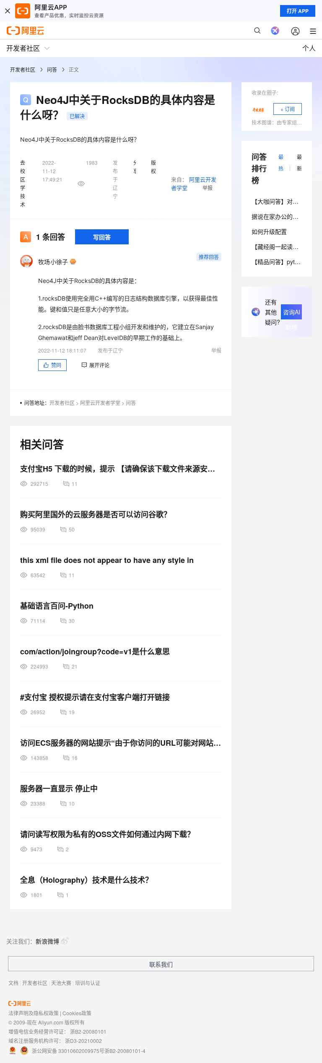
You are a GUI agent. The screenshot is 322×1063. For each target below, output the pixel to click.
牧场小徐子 (53, 261)
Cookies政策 (76, 1012)
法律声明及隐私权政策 (33, 1012)
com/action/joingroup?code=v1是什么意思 (95, 651)
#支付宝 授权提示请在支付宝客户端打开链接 (95, 697)
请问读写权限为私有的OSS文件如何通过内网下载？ (107, 834)
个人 (309, 48)
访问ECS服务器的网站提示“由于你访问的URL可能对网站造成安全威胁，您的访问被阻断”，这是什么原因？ (120, 742)
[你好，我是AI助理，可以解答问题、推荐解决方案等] (275, 30)
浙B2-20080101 (88, 1031)
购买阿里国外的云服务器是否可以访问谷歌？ (95, 514)
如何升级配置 (269, 231)
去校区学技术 (22, 183)
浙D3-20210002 (83, 1040)
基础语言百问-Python (56, 605)
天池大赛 (61, 982)
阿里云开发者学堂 (100, 402)
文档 (13, 982)
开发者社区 (22, 69)
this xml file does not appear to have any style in (107, 560)
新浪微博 (47, 941)
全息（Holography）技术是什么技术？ (86, 879)
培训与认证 (87, 982)
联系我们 (161, 964)
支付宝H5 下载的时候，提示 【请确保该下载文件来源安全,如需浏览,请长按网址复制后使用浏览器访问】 (120, 468)
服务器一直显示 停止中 (59, 788)
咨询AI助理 (291, 313)
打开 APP (298, 11)
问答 (52, 69)
